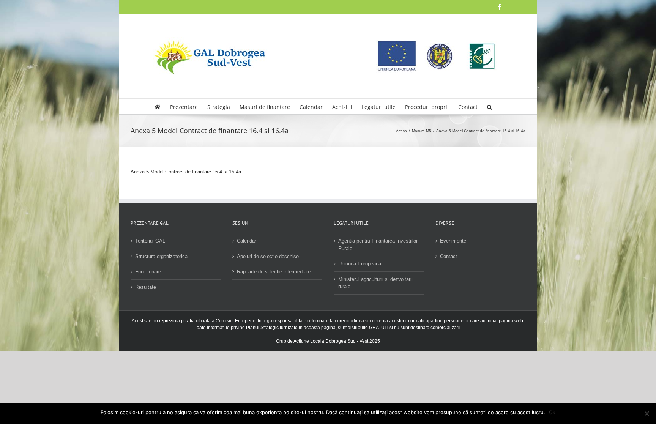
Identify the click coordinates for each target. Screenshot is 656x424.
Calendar (246, 241)
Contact (448, 256)
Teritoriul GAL (150, 241)
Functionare (148, 271)
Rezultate (145, 287)
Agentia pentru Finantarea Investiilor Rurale (378, 244)
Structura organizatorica (161, 256)
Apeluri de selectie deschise (268, 256)
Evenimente (453, 241)
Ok (552, 412)
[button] (489, 106)
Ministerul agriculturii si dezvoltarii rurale (375, 283)
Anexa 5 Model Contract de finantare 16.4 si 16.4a (186, 172)
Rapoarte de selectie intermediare (274, 271)
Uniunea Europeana (359, 263)
